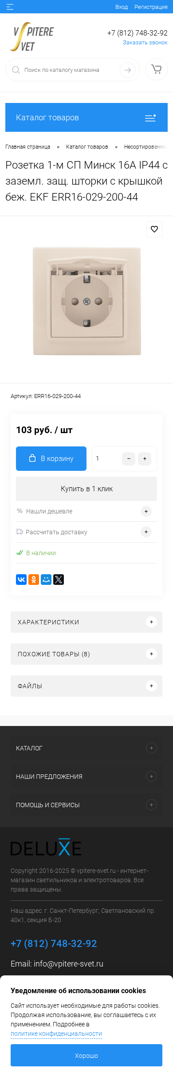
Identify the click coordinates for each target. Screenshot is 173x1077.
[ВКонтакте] (21, 579)
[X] (58, 579)
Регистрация (151, 7)
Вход (121, 7)
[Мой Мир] (46, 579)
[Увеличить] (86, 300)
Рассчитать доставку (56, 532)
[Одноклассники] (33, 579)
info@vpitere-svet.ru (68, 963)
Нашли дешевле (49, 511)
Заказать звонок (145, 42)
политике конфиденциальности (56, 1033)
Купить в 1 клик (87, 489)
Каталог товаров (47, 117)
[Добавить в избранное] (154, 229)
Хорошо (86, 1055)
